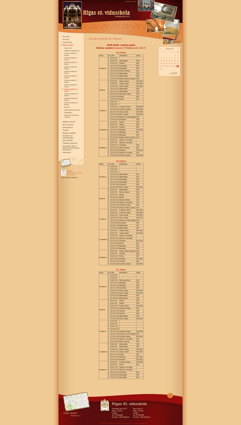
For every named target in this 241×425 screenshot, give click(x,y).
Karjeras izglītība (69, 133)
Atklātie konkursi (69, 122)
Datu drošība (68, 140)
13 (169, 61)
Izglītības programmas (71, 51)
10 (161, 61)
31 (161, 69)
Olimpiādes (68, 113)
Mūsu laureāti (68, 125)
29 (175, 66)
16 (178, 61)
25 (164, 66)
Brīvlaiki (67, 107)
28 (172, 66)
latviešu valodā (131, 1)
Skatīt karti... (76, 416)
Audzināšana (68, 127)
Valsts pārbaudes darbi (72, 110)
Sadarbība (67, 152)
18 (164, 63)
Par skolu (66, 37)
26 (167, 66)
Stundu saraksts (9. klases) (105, 38)
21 (172, 63)
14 (172, 61)
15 (175, 61)
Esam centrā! (70, 413)
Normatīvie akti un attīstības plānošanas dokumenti (71, 148)
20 (169, 63)
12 (167, 61)
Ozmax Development (140, 423)
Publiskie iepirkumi (70, 143)
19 (167, 63)
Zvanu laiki (68, 48)
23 (178, 63)
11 (164, 61)
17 (161, 63)
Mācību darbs (68, 45)
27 (169, 66)
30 (178, 66)
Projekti (65, 130)
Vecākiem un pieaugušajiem (68, 137)
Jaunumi (66, 39)
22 (175, 63)
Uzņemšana (67, 42)
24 (161, 66)
